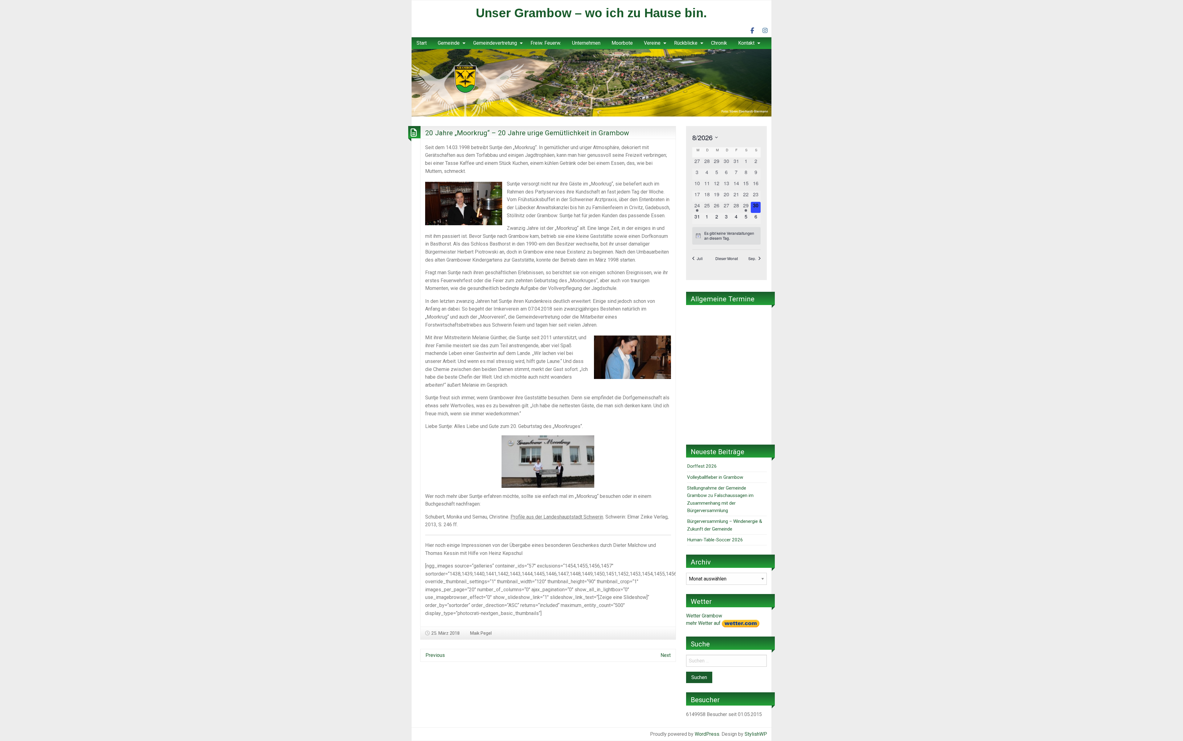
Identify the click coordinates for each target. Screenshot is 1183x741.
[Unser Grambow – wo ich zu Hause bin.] (591, 82)
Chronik (719, 43)
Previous (435, 655)
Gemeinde (449, 43)
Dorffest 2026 (702, 466)
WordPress (707, 734)
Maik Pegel (481, 633)
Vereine (652, 43)
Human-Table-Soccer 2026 (715, 540)
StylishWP (756, 734)
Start (422, 43)
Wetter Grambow (704, 616)
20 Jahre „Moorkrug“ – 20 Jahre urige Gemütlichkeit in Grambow (527, 133)
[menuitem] (422, 43)
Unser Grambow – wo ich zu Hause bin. (591, 13)
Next (666, 655)
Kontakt (746, 43)
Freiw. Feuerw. (546, 43)
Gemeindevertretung (495, 43)
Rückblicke (685, 43)
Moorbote (622, 43)
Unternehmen (586, 43)
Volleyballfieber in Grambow (715, 477)
